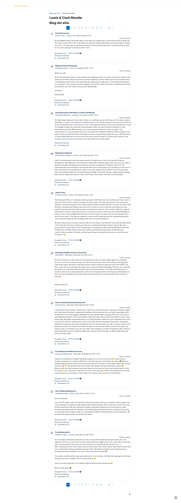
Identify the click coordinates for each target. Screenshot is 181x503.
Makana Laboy (63, 68)
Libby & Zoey (60, 193)
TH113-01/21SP (74, 53)
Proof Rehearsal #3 (62, 432)
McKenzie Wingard (64, 155)
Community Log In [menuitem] (35, 3)
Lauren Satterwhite (65, 354)
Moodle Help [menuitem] (48, 3)
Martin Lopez (62, 435)
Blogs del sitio (54, 13)
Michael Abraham (64, 115)
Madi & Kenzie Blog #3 (63, 153)
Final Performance (62, 33)
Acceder (176, 3)
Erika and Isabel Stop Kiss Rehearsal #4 (70, 302)
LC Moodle (7, 3)
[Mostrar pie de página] (176, 498)
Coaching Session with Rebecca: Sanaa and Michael (75, 113)
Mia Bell (60, 255)
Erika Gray (61, 305)
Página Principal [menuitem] (21, 3)
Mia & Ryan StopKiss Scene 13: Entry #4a (70, 253)
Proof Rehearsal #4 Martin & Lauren (68, 351)
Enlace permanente (62, 56)
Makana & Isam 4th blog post (66, 66)
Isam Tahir (61, 36)
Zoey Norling (62, 195)
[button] (158, 3)
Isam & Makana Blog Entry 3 (65, 391)
